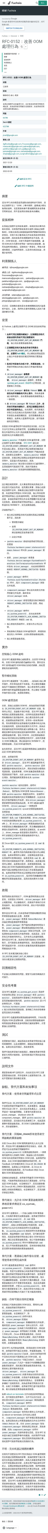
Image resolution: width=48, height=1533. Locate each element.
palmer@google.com (31, 146)
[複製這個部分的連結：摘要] (10, 196)
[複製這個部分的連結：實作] (10, 647)
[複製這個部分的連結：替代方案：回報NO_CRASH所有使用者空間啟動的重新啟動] (24, 1138)
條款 (3, 1521)
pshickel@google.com (11, 151)
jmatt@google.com (10, 135)
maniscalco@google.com (13, 146)
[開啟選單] (3, 3)
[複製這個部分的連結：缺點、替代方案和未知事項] (39, 1087)
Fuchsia (5, 36)
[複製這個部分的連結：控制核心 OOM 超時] (25, 654)
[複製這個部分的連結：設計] (10, 478)
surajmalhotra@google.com (31, 154)
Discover (14, 36)
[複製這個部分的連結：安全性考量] (19, 985)
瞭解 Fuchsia (9, 10)
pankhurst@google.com (12, 149)
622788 (6, 126)
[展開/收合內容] (18, 53)
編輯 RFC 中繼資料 (24, 186)
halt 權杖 (21, 353)
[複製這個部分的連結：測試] (10, 1034)
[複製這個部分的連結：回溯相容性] (19, 968)
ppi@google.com (28, 149)
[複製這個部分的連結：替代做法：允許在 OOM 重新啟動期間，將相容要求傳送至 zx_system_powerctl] (15, 1208)
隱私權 (10, 1521)
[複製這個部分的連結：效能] (10, 890)
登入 (42, 3)
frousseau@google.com (31, 144)
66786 (5, 118)
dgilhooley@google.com (12, 144)
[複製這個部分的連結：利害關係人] (19, 261)
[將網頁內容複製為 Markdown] (22, 47)
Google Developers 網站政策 (14, 1506)
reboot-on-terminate (15, 1394)
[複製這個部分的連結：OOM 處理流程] (20, 700)
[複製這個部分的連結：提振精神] (16, 220)
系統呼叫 (20, 383)
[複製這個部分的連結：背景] (10, 320)
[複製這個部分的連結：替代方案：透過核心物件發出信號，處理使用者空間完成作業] (29, 1260)
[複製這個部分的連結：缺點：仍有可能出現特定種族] (36, 1299)
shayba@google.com (11, 154)
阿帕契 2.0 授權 (25, 1503)
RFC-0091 (28, 443)
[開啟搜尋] (36, 2)
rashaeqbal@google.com (30, 151)
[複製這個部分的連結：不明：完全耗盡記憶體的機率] (36, 1449)
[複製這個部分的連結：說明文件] (16, 1066)
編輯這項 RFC (24, 179)
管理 (21, 36)
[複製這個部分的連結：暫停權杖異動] (19, 675)
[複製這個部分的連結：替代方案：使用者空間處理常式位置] (4, 1097)
